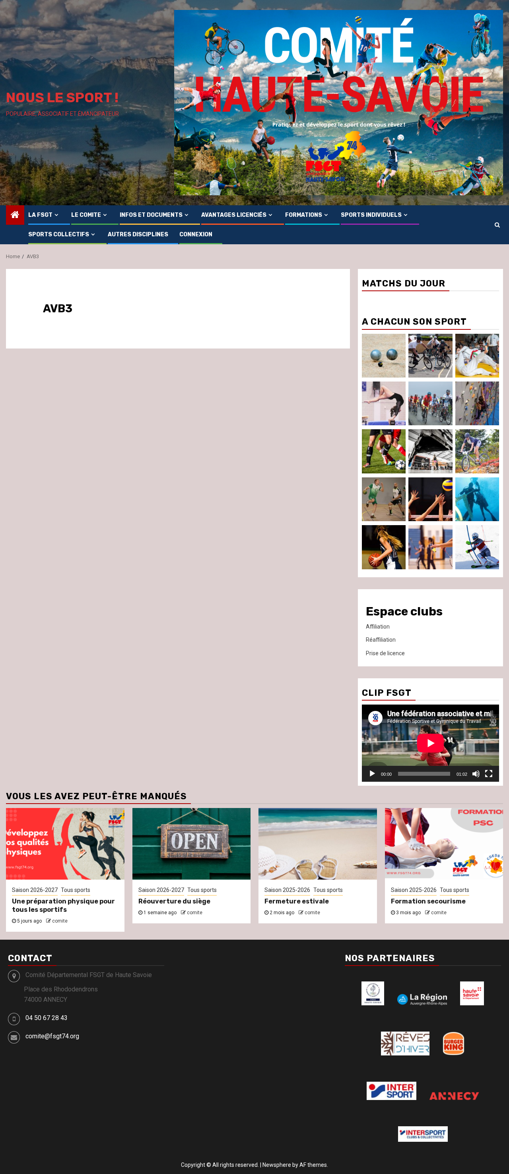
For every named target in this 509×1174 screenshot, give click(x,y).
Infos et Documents (151, 215)
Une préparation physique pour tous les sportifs (63, 905)
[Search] (497, 224)
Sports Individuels (371, 215)
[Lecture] (372, 774)
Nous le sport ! (62, 98)
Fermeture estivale (296, 901)
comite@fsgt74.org (52, 1036)
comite (60, 921)
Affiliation (378, 626)
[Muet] (476, 774)
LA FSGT (40, 215)
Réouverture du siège (174, 901)
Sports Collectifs (58, 234)
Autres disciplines (138, 234)
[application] (430, 743)
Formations (303, 215)
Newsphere (276, 1165)
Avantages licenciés (233, 215)
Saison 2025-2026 (287, 890)
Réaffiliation (381, 640)
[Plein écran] (489, 774)
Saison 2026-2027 (35, 890)
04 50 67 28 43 (46, 1018)
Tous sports (75, 890)
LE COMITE (86, 215)
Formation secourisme (428, 901)
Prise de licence (385, 653)
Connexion (195, 234)
